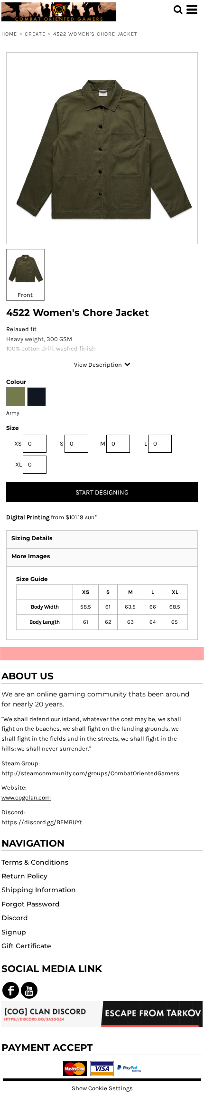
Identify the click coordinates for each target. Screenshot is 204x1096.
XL (18, 464)
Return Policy (24, 876)
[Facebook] (10, 990)
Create (35, 34)
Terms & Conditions (34, 862)
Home (9, 34)
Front (25, 294)
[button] (178, 9)
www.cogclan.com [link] (26, 797)
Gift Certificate (26, 946)
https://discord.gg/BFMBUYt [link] (41, 822)
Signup (13, 932)
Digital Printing (27, 517)
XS (18, 443)
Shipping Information (38, 890)
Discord (14, 918)
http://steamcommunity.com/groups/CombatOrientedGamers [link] (90, 773)
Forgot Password (30, 904)
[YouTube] (29, 990)
